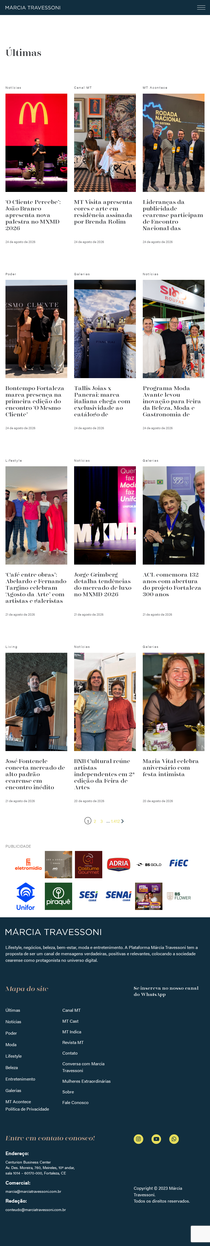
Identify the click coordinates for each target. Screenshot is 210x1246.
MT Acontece (18, 1101)
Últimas (12, 1010)
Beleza (11, 1067)
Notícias (13, 1021)
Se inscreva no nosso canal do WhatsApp (166, 991)
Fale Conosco (75, 1102)
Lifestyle (13, 1056)
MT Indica (71, 1031)
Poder (11, 1033)
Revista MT (73, 1042)
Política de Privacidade (27, 1109)
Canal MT (71, 1010)
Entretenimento (20, 1079)
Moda (10, 1044)
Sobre (68, 1091)
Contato (70, 1053)
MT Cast (70, 1021)
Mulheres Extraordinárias (86, 1081)
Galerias (13, 1090)
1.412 (115, 821)
